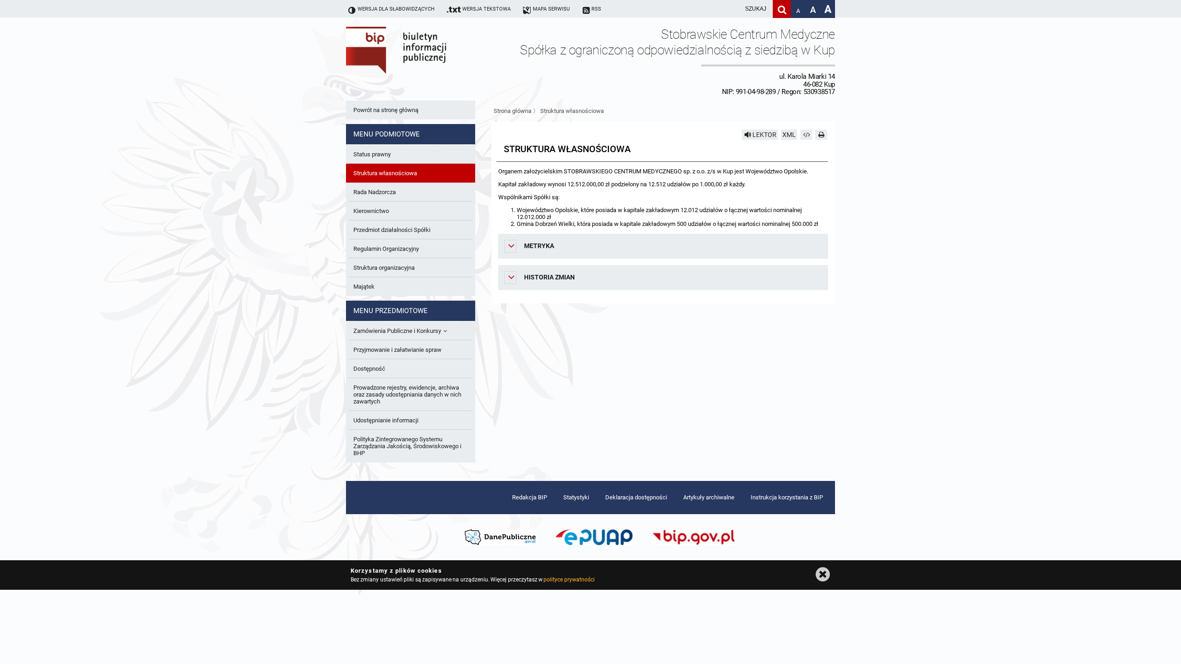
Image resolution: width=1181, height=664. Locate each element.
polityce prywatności (568, 579)
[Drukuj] (821, 135)
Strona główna (512, 110)
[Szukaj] (782, 9)
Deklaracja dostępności (636, 497)
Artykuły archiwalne (708, 497)
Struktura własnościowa (572, 110)
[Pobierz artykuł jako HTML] (806, 135)
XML (789, 134)
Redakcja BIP (529, 497)
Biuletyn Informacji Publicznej (422, 61)
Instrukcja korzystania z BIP (787, 497)
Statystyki (576, 497)
